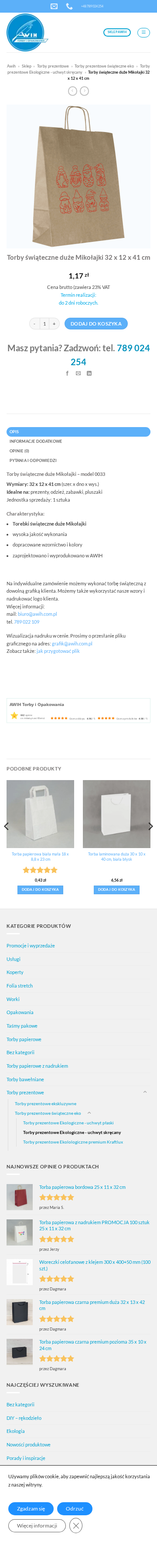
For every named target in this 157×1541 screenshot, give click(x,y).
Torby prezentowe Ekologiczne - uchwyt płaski (68, 1122)
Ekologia (16, 1431)
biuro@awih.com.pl (37, 614)
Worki (13, 999)
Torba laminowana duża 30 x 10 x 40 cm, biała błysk (117, 857)
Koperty (15, 972)
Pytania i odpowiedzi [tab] (33, 460)
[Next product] (72, 91)
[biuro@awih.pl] (55, 6)
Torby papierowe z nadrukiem (37, 1066)
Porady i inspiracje (26, 1458)
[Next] (150, 843)
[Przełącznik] (145, 1092)
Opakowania (20, 1012)
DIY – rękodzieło (24, 1418)
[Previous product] (84, 91)
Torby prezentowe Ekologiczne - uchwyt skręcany (72, 1132)
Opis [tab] (14, 431)
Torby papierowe (24, 1039)
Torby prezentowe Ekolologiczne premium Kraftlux (73, 1141)
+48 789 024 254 (92, 6)
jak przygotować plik (58, 651)
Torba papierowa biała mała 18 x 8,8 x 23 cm (40, 857)
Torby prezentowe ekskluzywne (45, 1103)
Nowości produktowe (29, 1444)
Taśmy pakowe (22, 1025)
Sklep (26, 66)
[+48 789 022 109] (70, 6)
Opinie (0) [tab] (20, 450)
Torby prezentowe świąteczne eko (104, 66)
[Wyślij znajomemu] (79, 374)
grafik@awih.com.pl (72, 643)
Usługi (13, 959)
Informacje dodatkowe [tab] (36, 441)
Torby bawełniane (25, 1079)
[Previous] (7, 843)
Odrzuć (75, 1508)
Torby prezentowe (53, 66)
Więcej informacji (37, 1525)
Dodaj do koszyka (96, 323)
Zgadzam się (31, 1508)
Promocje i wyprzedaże (31, 945)
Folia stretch (20, 985)
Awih (11, 66)
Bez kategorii (20, 1052)
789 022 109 (26, 622)
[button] (143, 32)
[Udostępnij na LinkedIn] (90, 374)
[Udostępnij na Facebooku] (68, 374)
